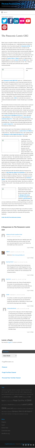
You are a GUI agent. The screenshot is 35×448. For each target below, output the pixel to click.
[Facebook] (23, 445)
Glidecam (5, 404)
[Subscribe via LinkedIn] (16, 23)
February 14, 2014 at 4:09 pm (17, 294)
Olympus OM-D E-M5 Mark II (22, 411)
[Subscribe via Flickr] (22, 23)
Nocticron (6, 411)
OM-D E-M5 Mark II (8, 413)
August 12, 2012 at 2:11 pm (17, 251)
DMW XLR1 (25, 396)
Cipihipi (7, 294)
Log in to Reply (30, 247)
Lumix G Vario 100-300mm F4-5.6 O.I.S (13, 115)
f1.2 (6, 400)
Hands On (11, 404)
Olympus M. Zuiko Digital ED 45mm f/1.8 (14, 134)
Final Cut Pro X (19, 400)
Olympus (9, 411)
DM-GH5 (12, 396)
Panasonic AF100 (25, 46)
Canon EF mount (23, 196)
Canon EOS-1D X (22, 394)
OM (25, 60)
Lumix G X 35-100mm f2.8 (28, 408)
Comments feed (6, 430)
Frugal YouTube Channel (9, 372)
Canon (16, 60)
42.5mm (15, 392)
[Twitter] (25, 445)
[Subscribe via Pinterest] (4, 29)
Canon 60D (17, 394)
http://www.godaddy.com (18, 255)
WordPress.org (6, 433)
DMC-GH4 (18, 397)
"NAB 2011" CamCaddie (6, 389)
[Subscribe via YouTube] (28, 23)
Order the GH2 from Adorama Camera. (11, 217)
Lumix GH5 (10, 408)
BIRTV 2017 (11, 394)
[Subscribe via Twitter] (4, 23)
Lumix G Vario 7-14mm (13, 58)
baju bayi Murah (9, 262)
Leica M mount (26, 198)
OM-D (3, 413)
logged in (10, 342)
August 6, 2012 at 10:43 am (13, 236)
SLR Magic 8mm (15, 413)
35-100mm (12, 392)
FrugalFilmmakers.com (13, 3)
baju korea (8, 279)
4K (8, 392)
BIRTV (19, 392)
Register (4, 422)
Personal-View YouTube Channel (11, 378)
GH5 (2, 404)
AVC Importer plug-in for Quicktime (15, 172)
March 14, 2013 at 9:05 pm (20, 262)
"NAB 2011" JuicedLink (15, 389)
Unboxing (26, 413)
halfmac (8, 251)
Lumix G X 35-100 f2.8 (17, 408)
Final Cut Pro (10, 400)
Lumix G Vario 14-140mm (26, 131)
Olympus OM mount (25, 195)
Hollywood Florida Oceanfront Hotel (14, 234)
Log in (3, 425)
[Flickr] (28, 445)
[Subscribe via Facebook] (10, 23)
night (2, 411)
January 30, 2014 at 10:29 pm (19, 279)
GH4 (28, 400)
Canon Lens (29, 394)
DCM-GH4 (7, 397)
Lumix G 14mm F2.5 (8, 124)
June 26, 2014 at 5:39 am (23, 308)
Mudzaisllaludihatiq (11, 308)
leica (15, 404)
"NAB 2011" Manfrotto (25, 389)
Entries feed (5, 427)
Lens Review (18, 404)
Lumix (24, 404)
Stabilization (21, 413)
